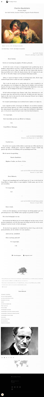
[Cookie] (2, 394)
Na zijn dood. (3, 317)
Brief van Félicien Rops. (5, 319)
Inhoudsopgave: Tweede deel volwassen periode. (10, 313)
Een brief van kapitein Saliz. (6, 303)
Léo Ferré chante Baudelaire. (6, 296)
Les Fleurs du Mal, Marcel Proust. (7, 298)
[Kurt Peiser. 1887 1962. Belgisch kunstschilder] (22, 31)
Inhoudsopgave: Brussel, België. (7, 315)
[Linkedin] (7, 357)
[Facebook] (9, 357)
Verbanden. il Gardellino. (5, 294)
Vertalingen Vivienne (16, 376)
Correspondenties (22, 48)
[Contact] (4, 357)
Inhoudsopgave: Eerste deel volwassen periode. (10, 311)
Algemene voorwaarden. (5, 322)
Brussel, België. (4, 307)
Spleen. (2, 302)
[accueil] (2, 357)
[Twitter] (11, 357)
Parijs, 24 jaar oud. (4, 305)
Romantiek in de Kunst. (5, 300)
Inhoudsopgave (17, 255)
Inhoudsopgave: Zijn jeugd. (6, 309)
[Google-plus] (13, 357)
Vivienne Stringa (6, 48)
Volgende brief (28, 255)
